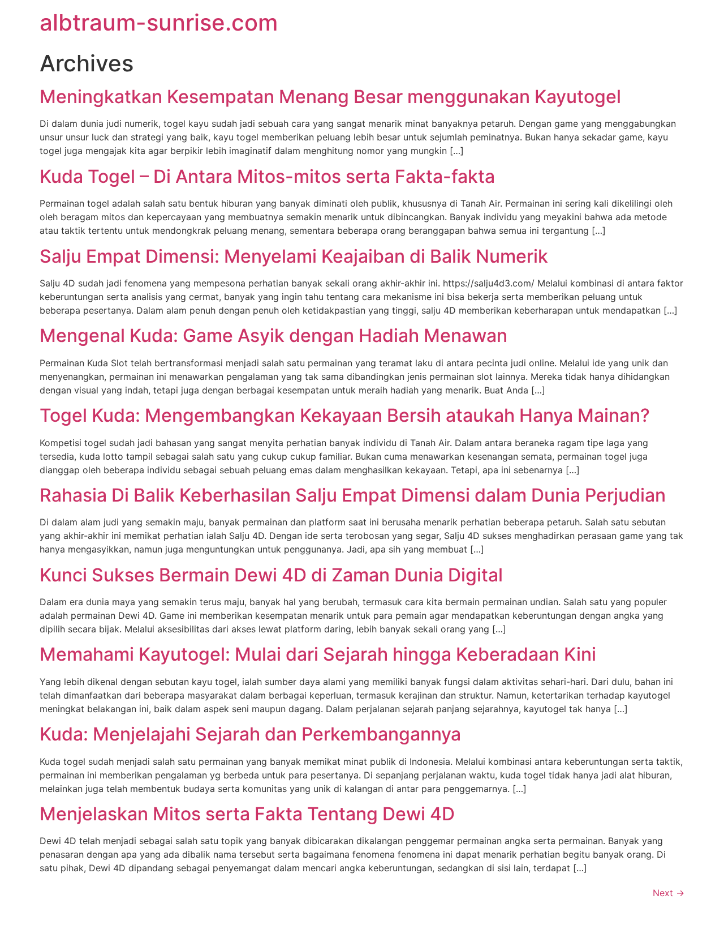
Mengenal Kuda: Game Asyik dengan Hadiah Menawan (273, 335)
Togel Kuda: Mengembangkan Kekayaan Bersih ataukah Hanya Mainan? (345, 415)
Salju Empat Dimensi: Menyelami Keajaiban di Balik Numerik (294, 256)
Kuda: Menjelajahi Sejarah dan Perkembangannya (250, 734)
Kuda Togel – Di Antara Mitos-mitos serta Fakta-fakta (267, 176)
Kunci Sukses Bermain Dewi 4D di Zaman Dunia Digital (271, 575)
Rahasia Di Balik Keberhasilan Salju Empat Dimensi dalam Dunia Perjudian (353, 495)
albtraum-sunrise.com (159, 22)
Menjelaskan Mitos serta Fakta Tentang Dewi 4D (247, 814)
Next (668, 892)
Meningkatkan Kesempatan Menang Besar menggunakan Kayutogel (330, 96)
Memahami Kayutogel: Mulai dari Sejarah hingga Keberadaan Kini (318, 654)
